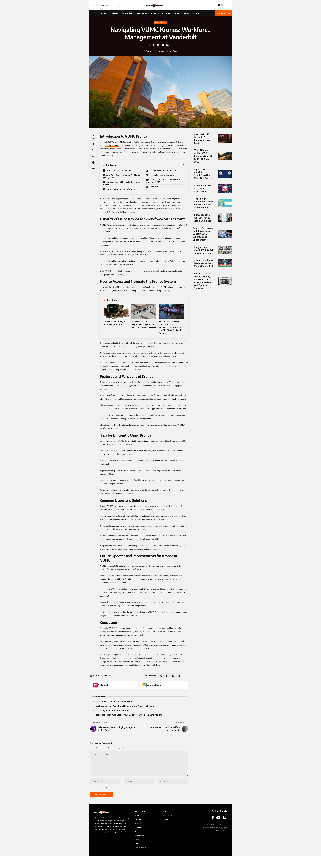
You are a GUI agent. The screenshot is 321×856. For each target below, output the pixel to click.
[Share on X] (153, 45)
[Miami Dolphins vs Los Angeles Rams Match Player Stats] (225, 263)
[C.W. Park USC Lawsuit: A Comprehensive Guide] (225, 138)
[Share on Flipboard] (158, 45)
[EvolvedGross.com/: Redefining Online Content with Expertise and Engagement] (225, 234)
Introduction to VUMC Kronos (118, 170)
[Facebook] (216, 5)
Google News (154, 685)
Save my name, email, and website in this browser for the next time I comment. (118, 788)
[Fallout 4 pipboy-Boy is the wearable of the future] (116, 311)
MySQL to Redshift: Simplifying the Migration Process (203, 174)
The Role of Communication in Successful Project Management (204, 203)
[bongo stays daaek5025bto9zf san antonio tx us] (225, 250)
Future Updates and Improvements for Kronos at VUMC (163, 180)
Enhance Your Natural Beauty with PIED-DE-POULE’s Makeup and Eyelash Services (203, 281)
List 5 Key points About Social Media (113, 710)
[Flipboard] (95, 685)
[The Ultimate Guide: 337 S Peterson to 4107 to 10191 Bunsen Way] (225, 156)
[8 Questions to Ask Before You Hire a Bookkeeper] (225, 217)
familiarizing (143, 440)
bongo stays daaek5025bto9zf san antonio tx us (203, 250)
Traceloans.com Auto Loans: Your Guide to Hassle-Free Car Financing (129, 715)
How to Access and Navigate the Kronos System (121, 183)
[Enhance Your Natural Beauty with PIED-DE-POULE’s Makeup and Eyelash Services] (225, 281)
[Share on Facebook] (149, 45)
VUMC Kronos (112, 145)
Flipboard (103, 685)
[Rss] (222, 5)
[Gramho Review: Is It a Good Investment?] (225, 188)
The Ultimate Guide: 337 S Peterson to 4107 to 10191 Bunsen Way (203, 156)
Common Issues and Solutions (161, 175)
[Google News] (144, 685)
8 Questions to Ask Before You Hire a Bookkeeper (203, 217)
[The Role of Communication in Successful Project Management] (225, 203)
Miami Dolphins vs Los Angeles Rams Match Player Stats (204, 263)
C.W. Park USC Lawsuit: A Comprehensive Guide (202, 138)
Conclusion (153, 187)
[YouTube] (219, 5)
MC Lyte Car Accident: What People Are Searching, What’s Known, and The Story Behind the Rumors (171, 327)
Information (160, 22)
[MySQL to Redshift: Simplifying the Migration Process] (225, 174)
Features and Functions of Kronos (120, 189)
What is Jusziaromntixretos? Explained (114, 701)
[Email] (163, 45)
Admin (148, 51)
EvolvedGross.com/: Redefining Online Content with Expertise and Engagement (203, 234)
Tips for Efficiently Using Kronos (162, 170)
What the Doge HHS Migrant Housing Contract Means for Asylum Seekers (143, 324)
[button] (167, 45)
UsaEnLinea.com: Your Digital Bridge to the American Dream (125, 706)
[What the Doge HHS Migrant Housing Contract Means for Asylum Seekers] (143, 311)
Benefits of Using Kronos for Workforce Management (121, 176)
